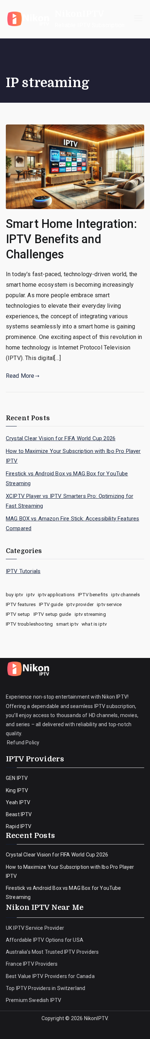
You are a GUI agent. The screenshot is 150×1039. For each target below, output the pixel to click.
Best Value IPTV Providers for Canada (50, 976)
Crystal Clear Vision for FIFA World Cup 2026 (60, 438)
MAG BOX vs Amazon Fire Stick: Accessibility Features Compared (72, 523)
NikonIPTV (79, 14)
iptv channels (125, 594)
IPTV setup (18, 614)
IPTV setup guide (52, 614)
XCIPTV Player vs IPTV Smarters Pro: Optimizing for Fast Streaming (69, 501)
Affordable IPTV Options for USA (44, 940)
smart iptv (67, 624)
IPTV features (21, 604)
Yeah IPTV (18, 802)
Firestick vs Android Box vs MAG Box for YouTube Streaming (67, 478)
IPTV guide (51, 604)
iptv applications (56, 594)
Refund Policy (22, 742)
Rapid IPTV (19, 826)
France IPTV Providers (32, 964)
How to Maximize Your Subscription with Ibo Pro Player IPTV (73, 456)
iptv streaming (90, 614)
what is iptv (94, 624)
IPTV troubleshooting (29, 624)
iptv (30, 594)
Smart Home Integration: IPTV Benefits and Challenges (71, 239)
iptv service (109, 604)
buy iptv (14, 594)
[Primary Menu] (138, 19)
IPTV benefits (93, 594)
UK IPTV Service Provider (35, 928)
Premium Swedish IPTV (33, 1000)
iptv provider (80, 604)
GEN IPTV (17, 778)
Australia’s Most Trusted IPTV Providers (52, 952)
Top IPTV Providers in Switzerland (46, 988)
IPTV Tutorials (23, 571)
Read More (20, 375)
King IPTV (17, 790)
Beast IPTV (19, 814)
